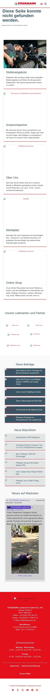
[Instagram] (22, 690)
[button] (41, 4)
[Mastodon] (13, 690)
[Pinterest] (32, 690)
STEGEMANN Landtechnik (18, 500)
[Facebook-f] (18, 690)
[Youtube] (27, 690)
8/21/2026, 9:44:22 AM (15, 510)
